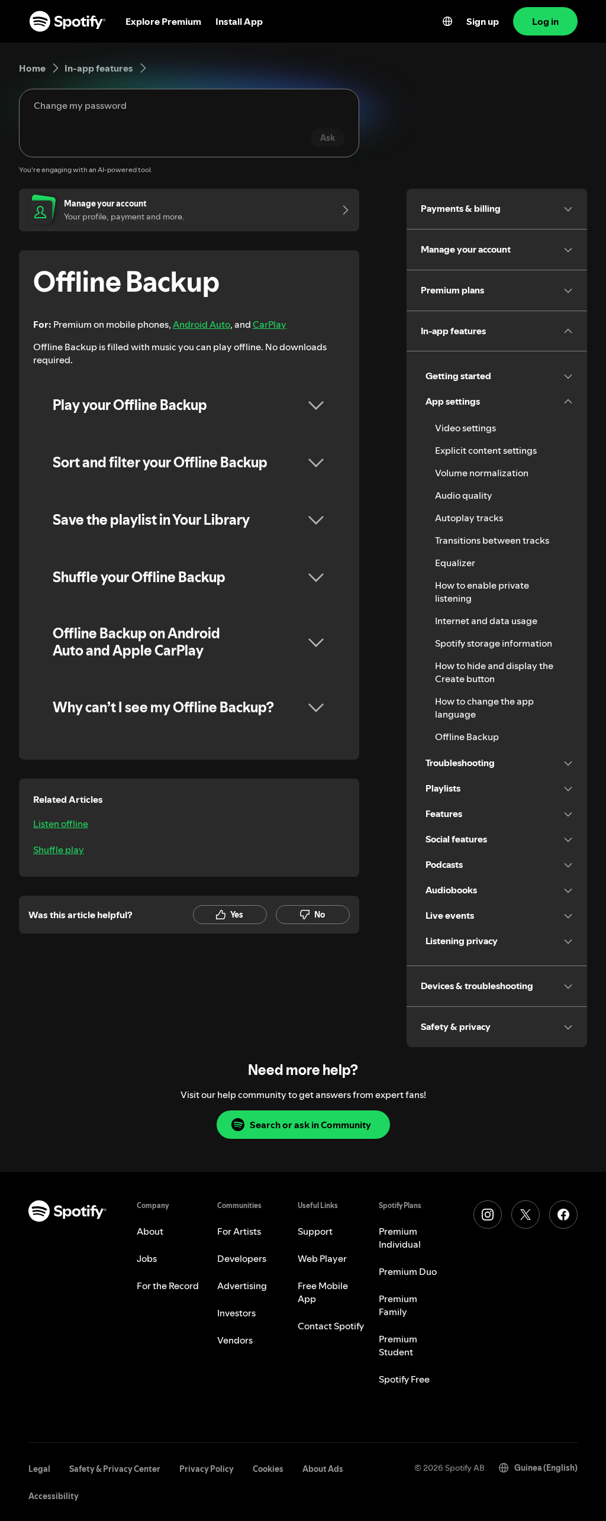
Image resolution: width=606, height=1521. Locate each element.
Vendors (235, 1339)
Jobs (147, 1258)
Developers (241, 1258)
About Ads (322, 1469)
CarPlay (269, 324)
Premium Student (398, 1345)
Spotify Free (404, 1379)
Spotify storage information (493, 643)
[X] (525, 1214)
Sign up (482, 21)
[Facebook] (563, 1214)
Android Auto (201, 324)
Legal (39, 1469)
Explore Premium (163, 21)
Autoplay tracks (469, 517)
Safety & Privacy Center (114, 1469)
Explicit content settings (486, 450)
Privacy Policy (206, 1469)
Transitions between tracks (492, 540)
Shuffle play (58, 849)
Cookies (268, 1469)
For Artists (239, 1231)
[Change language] (447, 21)
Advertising (242, 1285)
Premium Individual (400, 1238)
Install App (239, 21)
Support (315, 1231)
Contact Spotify (331, 1325)
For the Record (168, 1285)
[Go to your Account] (341, 210)
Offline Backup (467, 736)
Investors (236, 1312)
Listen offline (60, 823)
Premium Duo (408, 1271)
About (150, 1231)
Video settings (465, 427)
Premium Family (398, 1305)
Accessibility (53, 1496)
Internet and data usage (486, 620)
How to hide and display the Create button (494, 672)
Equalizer (455, 562)
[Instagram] (487, 1214)
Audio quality (463, 495)
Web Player (322, 1258)
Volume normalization (481, 472)
